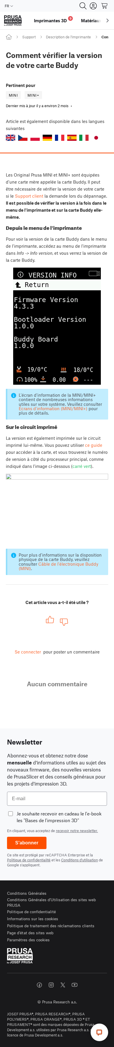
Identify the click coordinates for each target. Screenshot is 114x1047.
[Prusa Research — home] (13, 20)
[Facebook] (39, 985)
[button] (10, 138)
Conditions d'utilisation (79, 860)
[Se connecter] (93, 6)
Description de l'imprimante (68, 37)
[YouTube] (74, 985)
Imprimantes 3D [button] (53, 19)
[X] (63, 985)
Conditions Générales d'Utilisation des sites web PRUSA (51, 902)
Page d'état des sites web (30, 932)
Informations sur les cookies (32, 918)
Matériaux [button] (91, 20)
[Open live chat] (99, 1032)
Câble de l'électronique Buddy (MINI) (58, 566)
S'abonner (26, 842)
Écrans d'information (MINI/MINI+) (53, 408)
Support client (29, 196)
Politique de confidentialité (29, 860)
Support (29, 37)
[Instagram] (51, 985)
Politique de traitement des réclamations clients (50, 925)
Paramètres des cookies (28, 939)
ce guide (93, 445)
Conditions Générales (26, 893)
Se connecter (28, 651)
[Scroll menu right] (107, 20)
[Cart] (104, 6)
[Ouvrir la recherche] (83, 6)
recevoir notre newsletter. (77, 830)
